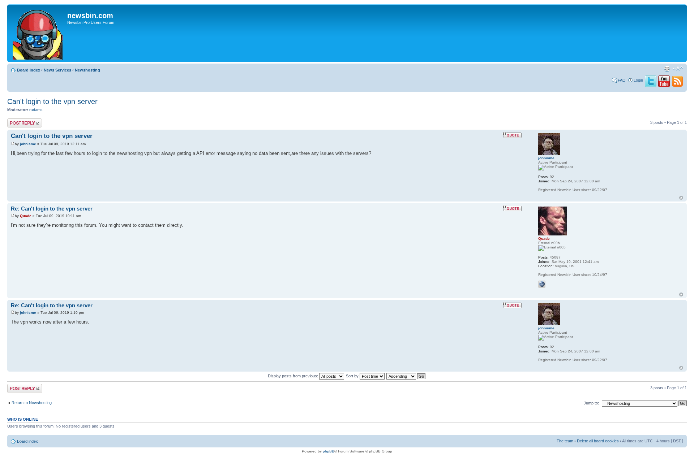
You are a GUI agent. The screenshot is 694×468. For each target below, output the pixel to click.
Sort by (353, 376)
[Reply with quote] (512, 135)
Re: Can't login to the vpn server (52, 208)
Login (638, 80)
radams (36, 110)
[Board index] (38, 33)
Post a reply (17, 120)
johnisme (28, 144)
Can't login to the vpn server (52, 101)
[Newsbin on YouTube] (664, 85)
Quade (25, 216)
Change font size (678, 68)
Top (681, 198)
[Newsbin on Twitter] (650, 85)
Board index (28, 70)
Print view (667, 68)
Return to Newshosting (32, 402)
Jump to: (591, 403)
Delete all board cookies (598, 441)
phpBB (328, 451)
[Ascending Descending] (406, 376)
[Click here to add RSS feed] (677, 85)
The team (565, 441)
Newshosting (87, 70)
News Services (57, 70)
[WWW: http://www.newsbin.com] (541, 284)
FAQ (622, 80)
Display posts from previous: (293, 376)
